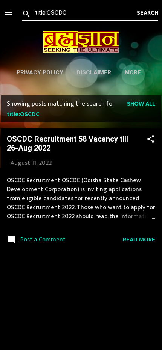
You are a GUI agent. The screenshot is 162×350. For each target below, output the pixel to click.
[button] (150, 140)
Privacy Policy (40, 72)
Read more (139, 239)
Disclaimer (94, 72)
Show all (141, 103)
